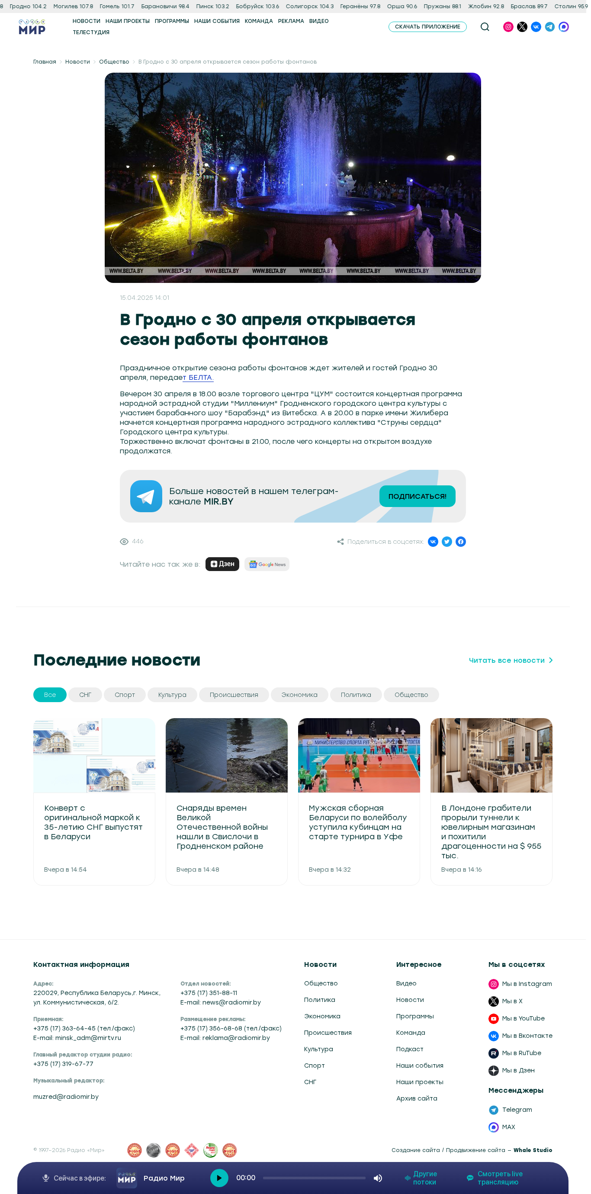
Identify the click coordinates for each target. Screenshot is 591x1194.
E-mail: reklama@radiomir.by (225, 1038)
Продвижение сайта (475, 1150)
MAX (508, 1127)
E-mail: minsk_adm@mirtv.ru (77, 1038)
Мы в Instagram (527, 984)
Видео (406, 983)
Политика (319, 1000)
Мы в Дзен (518, 1070)
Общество (114, 62)
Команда (410, 1033)
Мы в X (512, 1001)
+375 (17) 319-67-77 (63, 1064)
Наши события (419, 1065)
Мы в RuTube (521, 1053)
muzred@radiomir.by (66, 1097)
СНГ (310, 1082)
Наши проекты (419, 1082)
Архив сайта (416, 1098)
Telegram (517, 1110)
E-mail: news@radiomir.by (220, 1002)
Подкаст (410, 1049)
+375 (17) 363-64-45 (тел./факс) (84, 1028)
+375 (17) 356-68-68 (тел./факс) (231, 1028)
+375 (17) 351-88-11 (208, 993)
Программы (415, 1016)
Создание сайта (416, 1150)
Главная (44, 62)
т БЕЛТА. (198, 377)
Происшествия (328, 1033)
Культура (318, 1049)
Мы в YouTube (523, 1018)
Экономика (322, 1016)
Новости (77, 62)
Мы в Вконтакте (527, 1036)
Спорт (314, 1065)
